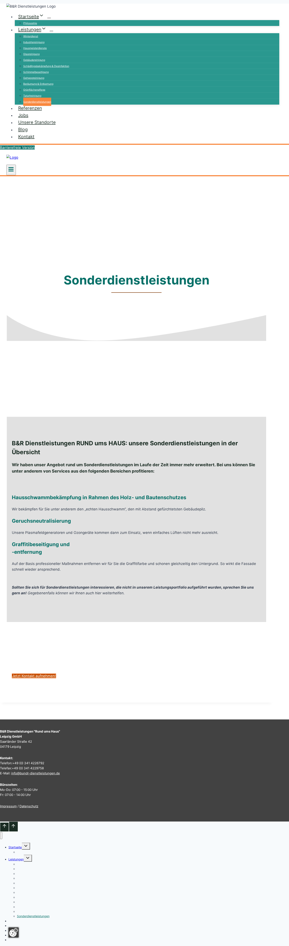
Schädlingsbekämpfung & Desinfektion (46, 66)
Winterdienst (30, 36)
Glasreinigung (31, 54)
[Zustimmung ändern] (13, 932)
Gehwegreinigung (33, 77)
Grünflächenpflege (34, 89)
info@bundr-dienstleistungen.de (35, 773)
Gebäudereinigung (34, 60)
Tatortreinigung (32, 95)
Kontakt (26, 136)
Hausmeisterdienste (35, 48)
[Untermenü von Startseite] (49, 18)
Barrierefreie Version (17, 147)
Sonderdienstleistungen (37, 101)
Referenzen (30, 108)
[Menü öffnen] (11, 170)
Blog (23, 129)
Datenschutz (28, 806)
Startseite (15, 847)
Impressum (8, 806)
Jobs (23, 115)
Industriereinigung (33, 42)
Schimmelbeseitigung (36, 72)
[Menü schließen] (1, 835)
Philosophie (30, 23)
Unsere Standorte (37, 122)
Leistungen (16, 859)
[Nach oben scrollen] (4, 826)
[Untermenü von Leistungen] (51, 31)
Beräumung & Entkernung (38, 83)
